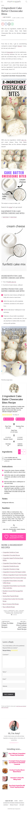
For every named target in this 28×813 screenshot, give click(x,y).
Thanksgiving (9, 613)
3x (24, 451)
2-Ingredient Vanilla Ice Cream (11, 552)
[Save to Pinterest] (2, 24)
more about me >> (14, 742)
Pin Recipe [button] (21, 419)
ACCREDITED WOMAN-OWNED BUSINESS (13, 803)
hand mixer (6, 217)
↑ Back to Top (9, 800)
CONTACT (5, 805)
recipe (10, 207)
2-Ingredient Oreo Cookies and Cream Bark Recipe (21, 625)
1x (19, 451)
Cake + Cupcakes (19, 610)
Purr (19, 808)
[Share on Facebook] (6, 24)
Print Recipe (9, 419)
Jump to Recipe (7, 17)
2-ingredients (11, 610)
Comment (6, 654)
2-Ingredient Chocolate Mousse (11, 555)
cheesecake (10, 52)
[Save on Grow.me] (15, 24)
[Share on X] (9, 24)
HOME (16, 800)
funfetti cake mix (11, 282)
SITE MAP (21, 805)
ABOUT (21, 800)
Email (4, 679)
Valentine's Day (18, 613)
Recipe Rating (7, 650)
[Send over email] (12, 24)
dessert (20, 46)
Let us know (13, 537)
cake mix (23, 140)
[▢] (3, 457)
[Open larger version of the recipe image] (14, 389)
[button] (3, 415)
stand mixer (13, 217)
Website (5, 686)
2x (22, 451)
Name (5, 672)
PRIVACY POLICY (14, 805)
